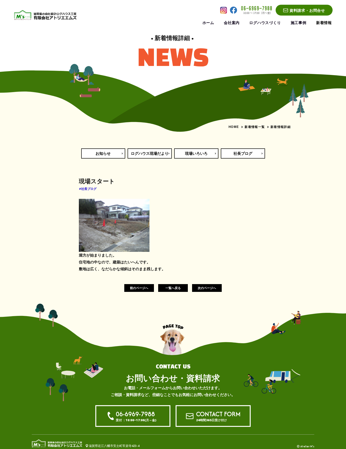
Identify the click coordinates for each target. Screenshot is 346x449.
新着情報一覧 (255, 127)
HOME (234, 127)
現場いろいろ (196, 153)
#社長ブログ (88, 189)
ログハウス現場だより (150, 153)
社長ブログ (242, 153)
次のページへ (207, 288)
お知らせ (103, 153)
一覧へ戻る (173, 288)
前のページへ (139, 288)
